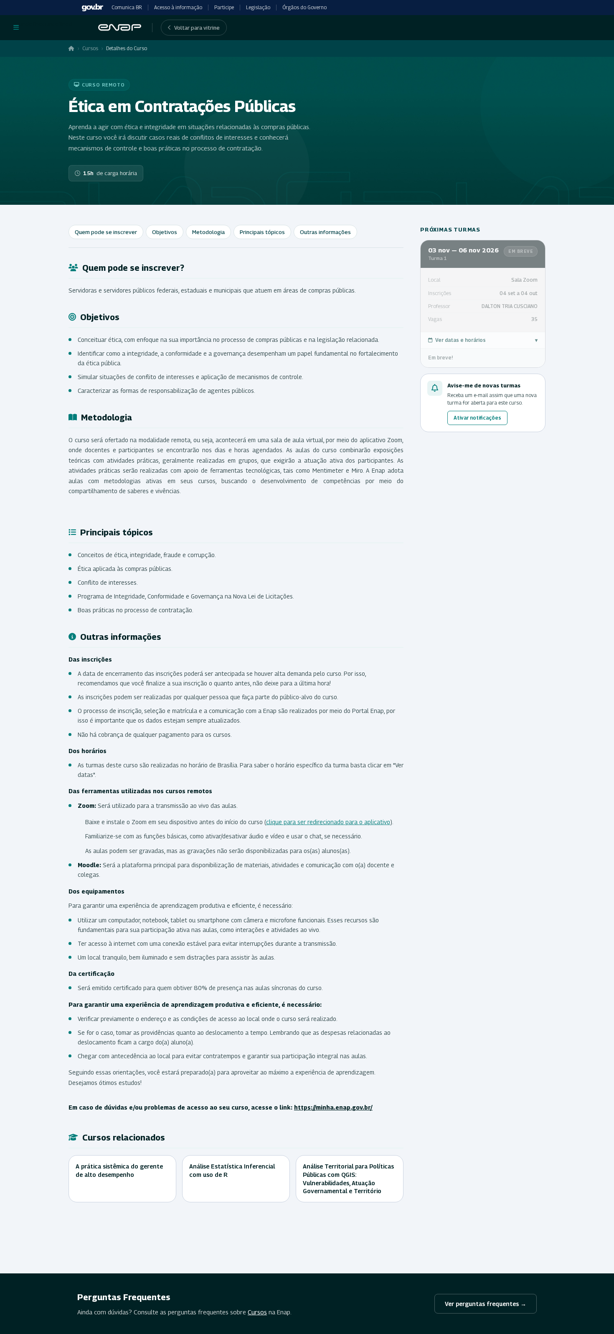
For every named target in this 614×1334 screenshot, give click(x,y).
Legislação (258, 7)
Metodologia (208, 232)
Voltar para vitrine (197, 27)
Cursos (90, 48)
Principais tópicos (262, 232)
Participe (224, 7)
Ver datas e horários (486, 340)
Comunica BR (127, 7)
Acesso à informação (178, 7)
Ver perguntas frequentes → (485, 1303)
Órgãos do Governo (304, 7)
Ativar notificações (477, 418)
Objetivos (164, 232)
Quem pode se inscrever (106, 232)
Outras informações (325, 232)
